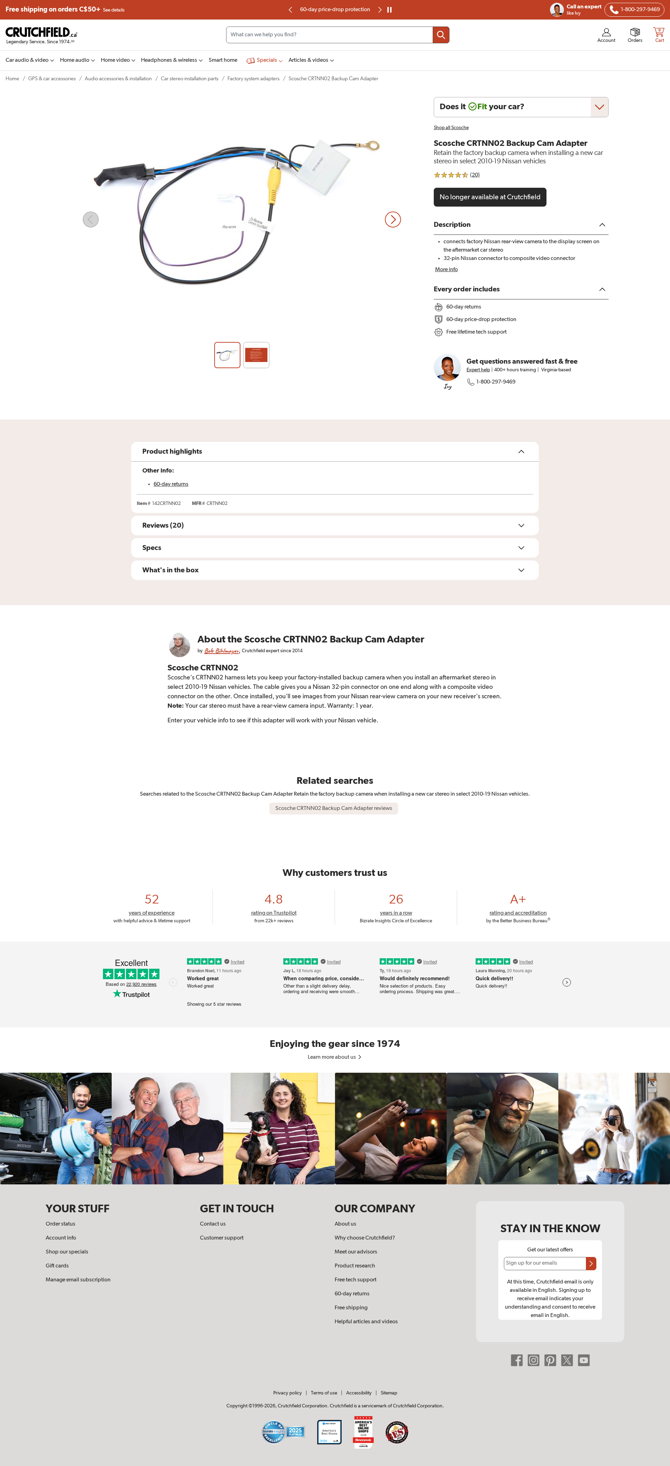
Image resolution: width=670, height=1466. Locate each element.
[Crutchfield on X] (567, 1360)
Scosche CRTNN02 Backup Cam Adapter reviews (333, 808)
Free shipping (65, 9)
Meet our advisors (356, 1252)
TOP (656, 1461)
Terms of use (324, 1393)
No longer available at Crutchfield (490, 197)
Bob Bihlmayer (221, 650)
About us (345, 1224)
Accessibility (359, 1393)
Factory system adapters (254, 78)
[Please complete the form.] (591, 1263)
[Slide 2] (256, 355)
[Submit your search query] (441, 35)
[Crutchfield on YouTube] (584, 1360)
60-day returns (335, 10)
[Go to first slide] (379, 9)
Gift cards (57, 1266)
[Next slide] (393, 219)
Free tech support (356, 1280)
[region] (335, 1128)
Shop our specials (67, 1252)
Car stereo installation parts (189, 78)
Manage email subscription (78, 1280)
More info (446, 270)
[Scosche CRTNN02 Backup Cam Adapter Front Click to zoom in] (242, 219)
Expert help (478, 369)
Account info (61, 1238)
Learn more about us (332, 1057)
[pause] (389, 10)
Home (12, 78)
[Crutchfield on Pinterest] (550, 1360)
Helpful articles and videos (366, 1322)
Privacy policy (287, 1393)
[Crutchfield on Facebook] (517, 1360)
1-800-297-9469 (495, 382)
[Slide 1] (227, 355)
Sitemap (389, 1393)
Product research (355, 1266)
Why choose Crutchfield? (365, 1238)
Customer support (222, 1238)
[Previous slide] (290, 9)
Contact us (213, 1224)
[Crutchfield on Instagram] (534, 1360)
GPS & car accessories (52, 78)
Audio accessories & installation (118, 78)
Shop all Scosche (451, 127)
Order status (60, 1224)
